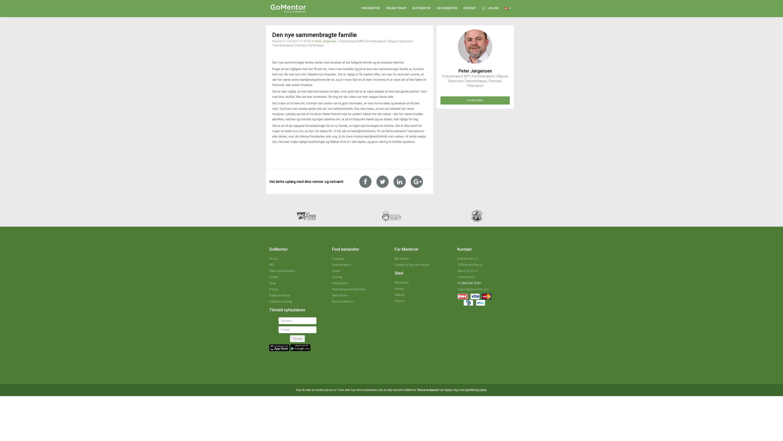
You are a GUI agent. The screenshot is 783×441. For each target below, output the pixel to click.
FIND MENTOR (370, 8)
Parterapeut (340, 283)
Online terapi (396, 8)
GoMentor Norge (279, 295)
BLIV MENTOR (421, 8)
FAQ (271, 264)
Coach (336, 271)
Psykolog (338, 258)
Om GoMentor (447, 8)
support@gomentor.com (473, 289)
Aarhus (399, 288)
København (402, 282)
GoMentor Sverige (280, 301)
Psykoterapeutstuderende (349, 289)
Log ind (493, 8)
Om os (273, 258)
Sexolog (337, 277)
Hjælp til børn (340, 295)
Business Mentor (343, 301)
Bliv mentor (402, 258)
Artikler (274, 277)
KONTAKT (469, 8)
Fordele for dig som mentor (412, 264)
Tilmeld (297, 338)
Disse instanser (428, 390)
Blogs (272, 283)
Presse (273, 289)
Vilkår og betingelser (282, 271)
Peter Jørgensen (325, 41)
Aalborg (400, 294)
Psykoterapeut (341, 264)
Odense (400, 301)
